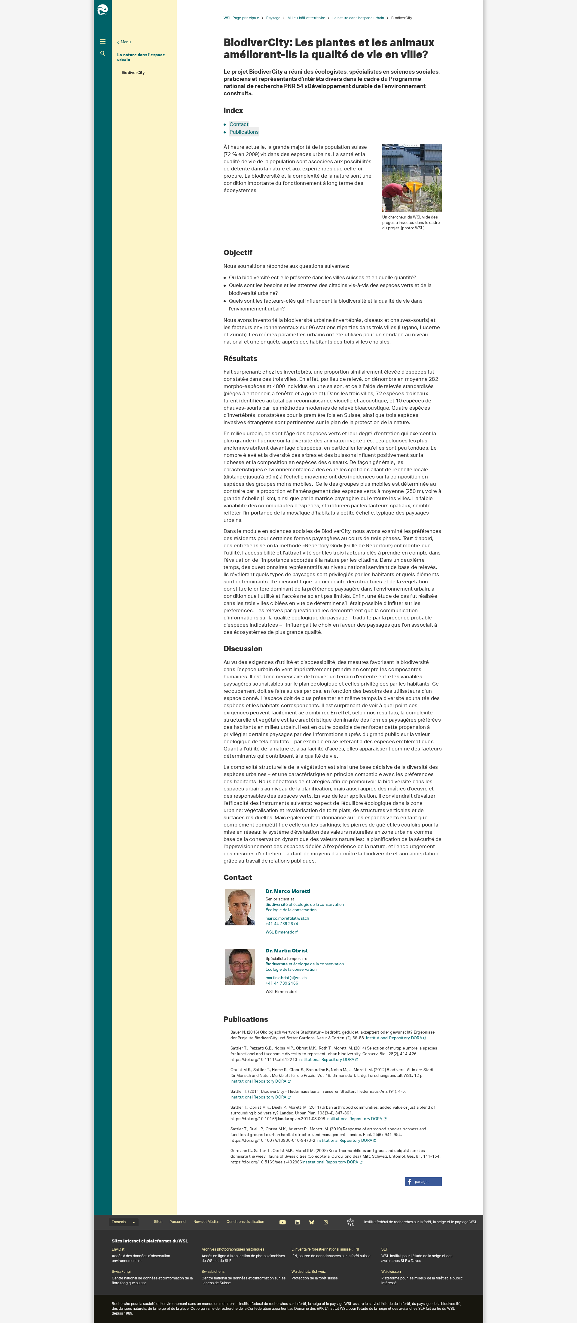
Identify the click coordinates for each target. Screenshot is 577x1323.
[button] (423, 1181)
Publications (244, 132)
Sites (158, 1222)
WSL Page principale (241, 18)
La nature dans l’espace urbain (141, 57)
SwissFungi (121, 1272)
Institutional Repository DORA (394, 1038)
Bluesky (311, 1222)
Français (119, 1222)
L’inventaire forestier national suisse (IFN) (325, 1249)
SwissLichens (213, 1272)
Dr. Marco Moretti (288, 891)
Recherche (102, 53)
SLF (350, 1222)
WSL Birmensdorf (282, 932)
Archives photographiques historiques (233, 1249)
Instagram (325, 1222)
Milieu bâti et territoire (306, 18)
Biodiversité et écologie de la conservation (305, 904)
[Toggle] (102, 41)
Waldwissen (391, 1272)
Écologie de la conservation (291, 910)
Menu (126, 42)
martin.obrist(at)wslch (286, 978)
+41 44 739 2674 (282, 924)
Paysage (273, 18)
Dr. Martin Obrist (287, 950)
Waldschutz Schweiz (309, 1272)
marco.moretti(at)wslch (287, 918)
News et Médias (206, 1222)
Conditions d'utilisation (245, 1222)
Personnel (177, 1222)
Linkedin (297, 1222)
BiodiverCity (133, 73)
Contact (239, 124)
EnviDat (118, 1249)
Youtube (282, 1222)
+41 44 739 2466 (282, 983)
